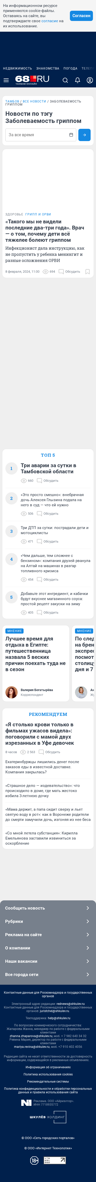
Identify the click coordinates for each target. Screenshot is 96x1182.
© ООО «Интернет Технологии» (48, 1148)
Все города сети (21, 974)
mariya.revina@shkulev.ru (32, 1047)
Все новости (34, 101)
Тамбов (12, 101)
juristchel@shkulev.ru (54, 1011)
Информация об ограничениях (48, 1067)
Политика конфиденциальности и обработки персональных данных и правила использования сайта (48, 1090)
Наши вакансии (21, 961)
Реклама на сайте (23, 934)
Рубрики (14, 921)
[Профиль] (90, 80)
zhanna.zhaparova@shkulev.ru (31, 1036)
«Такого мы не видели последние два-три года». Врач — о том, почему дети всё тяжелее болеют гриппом (44, 231)
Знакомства (47, 68)
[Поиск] (65, 80)
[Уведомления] (77, 80)
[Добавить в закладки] (87, 272)
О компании (17, 947)
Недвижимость (17, 68)
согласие (49, 21)
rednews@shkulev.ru (71, 1004)
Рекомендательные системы (48, 1081)
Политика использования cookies (48, 1074)
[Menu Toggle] (6, 80)
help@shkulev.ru (59, 1018)
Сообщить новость (25, 908)
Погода (70, 68)
